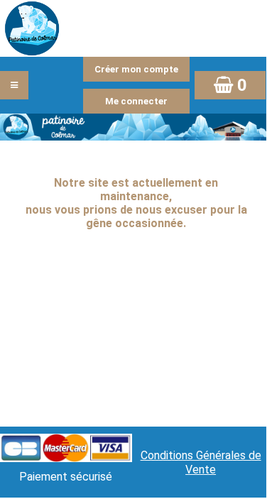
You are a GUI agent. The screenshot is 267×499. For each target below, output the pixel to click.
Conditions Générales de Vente (201, 462)
